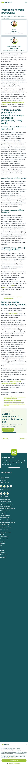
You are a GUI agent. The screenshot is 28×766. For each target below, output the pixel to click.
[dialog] (14, 754)
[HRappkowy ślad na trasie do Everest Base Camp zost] (14, 730)
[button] (14, 763)
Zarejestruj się (8, 429)
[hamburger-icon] (26, 2)
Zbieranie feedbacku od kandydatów (12, 400)
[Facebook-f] (8, 486)
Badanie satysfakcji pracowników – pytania (14, 402)
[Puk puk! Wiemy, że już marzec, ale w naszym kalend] (14, 568)
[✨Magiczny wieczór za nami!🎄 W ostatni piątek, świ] (14, 682)
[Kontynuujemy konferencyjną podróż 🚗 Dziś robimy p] (14, 698)
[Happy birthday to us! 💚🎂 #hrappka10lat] (14, 665)
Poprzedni (5, 438)
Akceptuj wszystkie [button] (13, 760)
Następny (22, 438)
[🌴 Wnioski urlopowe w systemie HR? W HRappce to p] (14, 633)
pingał (12, 285)
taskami (4, 287)
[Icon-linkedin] (4, 486)
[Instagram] (11, 486)
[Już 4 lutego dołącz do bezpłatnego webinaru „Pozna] (14, 649)
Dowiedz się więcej (12, 757)
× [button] (26, 744)
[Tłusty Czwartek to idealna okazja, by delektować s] (14, 617)
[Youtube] (1, 486)
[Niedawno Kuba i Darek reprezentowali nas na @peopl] (14, 714)
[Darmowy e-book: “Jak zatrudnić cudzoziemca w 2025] (14, 601)
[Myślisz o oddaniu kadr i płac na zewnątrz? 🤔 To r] (14, 584)
